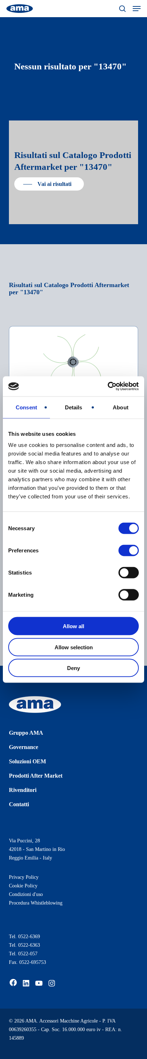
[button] (137, 8)
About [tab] (120, 407)
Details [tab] (73, 407)
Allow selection (74, 647)
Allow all (73, 626)
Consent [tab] (26, 407)
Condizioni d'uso (26, 894)
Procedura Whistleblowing (35, 903)
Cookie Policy (23, 885)
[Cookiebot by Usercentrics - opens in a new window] (107, 386)
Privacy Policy (24, 877)
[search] (122, 8)
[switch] (128, 550)
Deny (73, 668)
